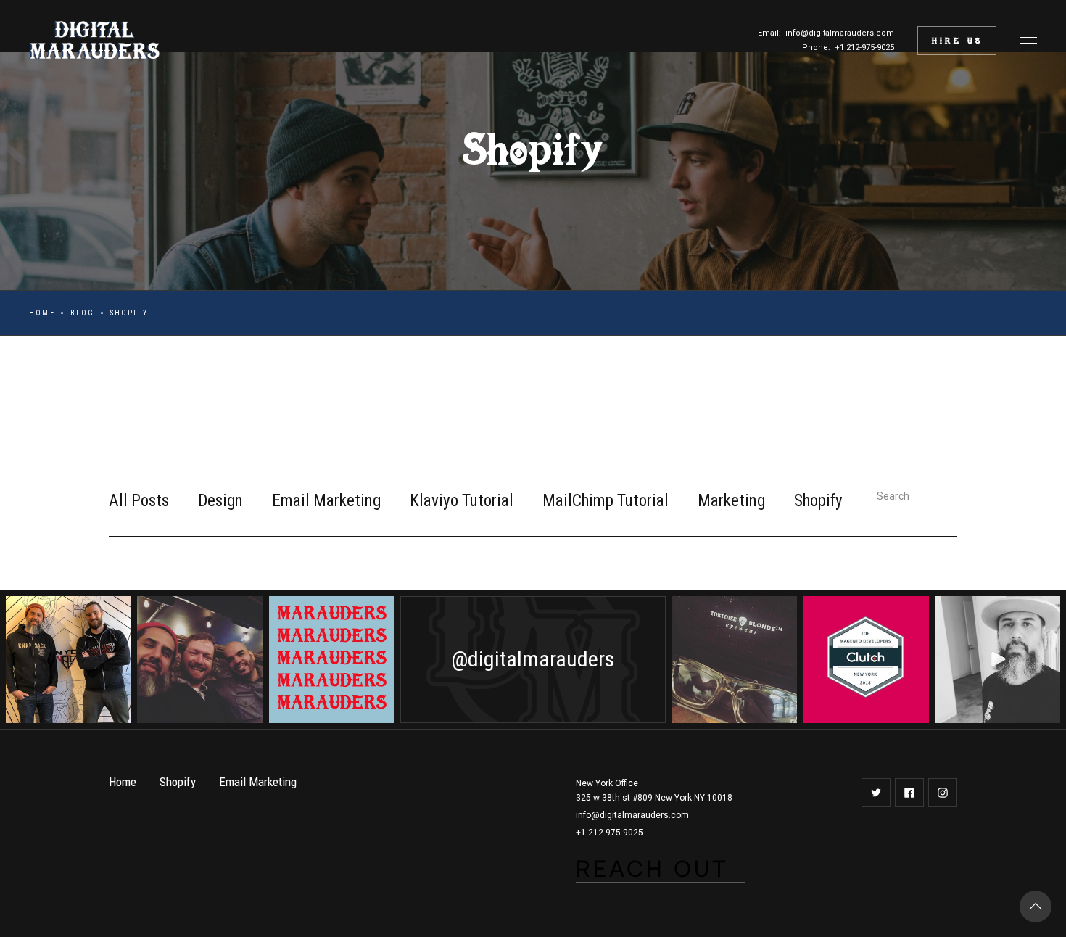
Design (220, 501)
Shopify (818, 501)
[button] (1028, 40)
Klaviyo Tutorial (461, 501)
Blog (82, 313)
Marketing (731, 501)
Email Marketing (326, 501)
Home (42, 313)
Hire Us (957, 40)
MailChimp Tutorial (605, 501)
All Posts (139, 501)
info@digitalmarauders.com (632, 815)
